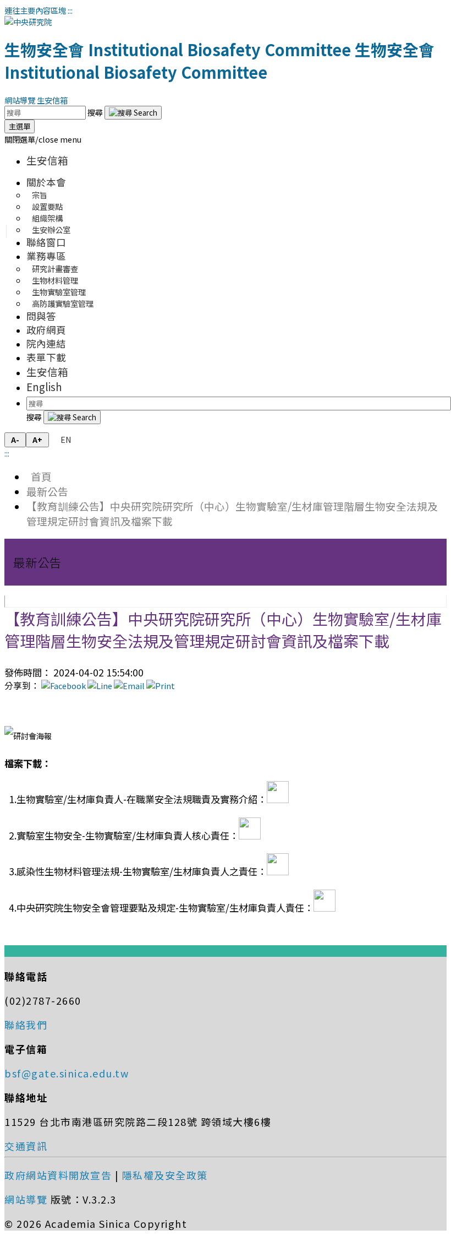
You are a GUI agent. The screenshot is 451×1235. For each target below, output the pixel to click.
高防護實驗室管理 (63, 303)
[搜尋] (133, 113)
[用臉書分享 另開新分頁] (63, 685)
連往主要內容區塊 (35, 10)
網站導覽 (19, 100)
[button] (42, 139)
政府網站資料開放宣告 (58, 1175)
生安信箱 (52, 100)
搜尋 (96, 112)
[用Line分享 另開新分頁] (99, 685)
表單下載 (46, 357)
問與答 (41, 316)
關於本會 (46, 182)
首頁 (39, 476)
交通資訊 (25, 1146)
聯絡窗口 (46, 242)
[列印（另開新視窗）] (160, 685)
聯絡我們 (25, 1024)
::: (70, 10)
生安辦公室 (51, 229)
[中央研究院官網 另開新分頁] (28, 22)
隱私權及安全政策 (165, 1175)
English (44, 386)
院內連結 (46, 343)
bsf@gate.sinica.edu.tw (66, 1073)
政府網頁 (46, 330)
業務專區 (46, 256)
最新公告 (47, 491)
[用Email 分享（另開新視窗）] (129, 685)
